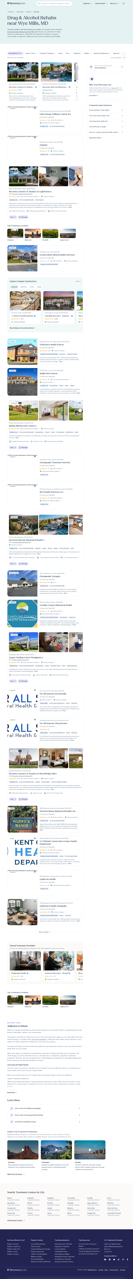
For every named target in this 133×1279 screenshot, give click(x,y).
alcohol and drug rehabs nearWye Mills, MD (22, 32)
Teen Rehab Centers (61, 1251)
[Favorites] (123, 3)
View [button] (11, 217)
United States (19, 12)
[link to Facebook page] (127, 1259)
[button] (21, 57)
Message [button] (24, 217)
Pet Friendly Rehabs (37, 1259)
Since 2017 (115, 88)
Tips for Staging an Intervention (89, 1251)
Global (39, 287)
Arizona (11, 1162)
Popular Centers (37, 1240)
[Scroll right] (124, 53)
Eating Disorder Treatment (63, 1244)
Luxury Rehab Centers (38, 1244)
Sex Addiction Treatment (63, 1259)
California (23, 287)
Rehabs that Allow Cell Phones (41, 1262)
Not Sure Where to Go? (16, 1240)
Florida (32, 287)
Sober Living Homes (37, 1251)
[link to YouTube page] (114, 1259)
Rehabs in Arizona (13, 1254)
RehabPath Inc (92, 1270)
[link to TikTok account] (118, 1259)
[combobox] (54, 3)
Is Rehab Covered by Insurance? (89, 1249)
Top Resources (84, 1240)
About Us (107, 1249)
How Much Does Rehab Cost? (88, 1254)
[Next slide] (77, 82)
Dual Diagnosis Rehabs (62, 1254)
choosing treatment (39, 1039)
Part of (20, 194)
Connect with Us (110, 1256)
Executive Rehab (60, 1249)
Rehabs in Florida (12, 1244)
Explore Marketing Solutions (113, 1246)
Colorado (45, 1162)
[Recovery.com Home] (16, 3)
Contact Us (108, 1251)
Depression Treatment (62, 1246)
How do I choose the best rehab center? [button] (103, 132)
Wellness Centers (36, 1256)
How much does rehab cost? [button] (99, 116)
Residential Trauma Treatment (64, 1256)
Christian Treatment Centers (64, 1262)
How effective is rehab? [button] (97, 127)
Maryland (28, 12)
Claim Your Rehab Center (112, 1244)
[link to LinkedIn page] (110, 1259)
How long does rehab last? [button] (98, 121)
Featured (14, 287)
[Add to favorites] (35, 108)
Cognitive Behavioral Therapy (40, 1249)
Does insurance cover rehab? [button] (99, 110)
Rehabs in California (13, 1246)
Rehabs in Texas (12, 1251)
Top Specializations (62, 1240)
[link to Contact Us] (105, 1259)
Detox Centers (35, 1246)
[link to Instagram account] (123, 1259)
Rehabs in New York (13, 1249)
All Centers (11, 12)
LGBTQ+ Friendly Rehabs (39, 1254)
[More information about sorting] (124, 57)
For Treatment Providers (113, 1240)
